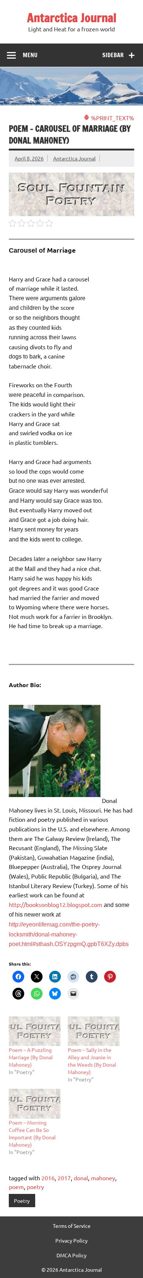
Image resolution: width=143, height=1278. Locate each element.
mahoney (103, 1177)
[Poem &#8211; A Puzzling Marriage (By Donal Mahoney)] (34, 1031)
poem (16, 1186)
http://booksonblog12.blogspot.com (56, 904)
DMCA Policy (71, 1255)
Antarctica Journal (71, 17)
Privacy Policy (71, 1240)
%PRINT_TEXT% (111, 117)
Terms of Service (72, 1225)
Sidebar (113, 55)
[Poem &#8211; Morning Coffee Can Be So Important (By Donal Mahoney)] (34, 1104)
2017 (64, 1177)
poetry (35, 1186)
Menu (30, 55)
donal (81, 1177)
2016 (48, 1177)
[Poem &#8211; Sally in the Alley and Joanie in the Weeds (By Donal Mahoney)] (94, 1031)
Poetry (22, 1200)
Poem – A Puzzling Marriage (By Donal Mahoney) (31, 1057)
